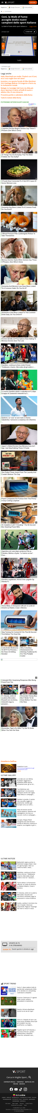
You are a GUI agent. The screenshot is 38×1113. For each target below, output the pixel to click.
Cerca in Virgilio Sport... (17, 1077)
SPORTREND (7, 11)
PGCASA (34, 1097)
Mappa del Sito (29, 1082)
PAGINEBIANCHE (7, 1099)
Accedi (32, 2)
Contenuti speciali (9, 1082)
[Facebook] (11, 1090)
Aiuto (25, 1105)
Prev (3, 46)
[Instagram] (25, 1090)
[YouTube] (16, 1090)
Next (34, 46)
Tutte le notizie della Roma (11, 98)
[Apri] (2, 2)
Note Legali (15, 1103)
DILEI (20, 1099)
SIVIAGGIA (25, 1099)
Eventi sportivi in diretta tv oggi (23, 949)
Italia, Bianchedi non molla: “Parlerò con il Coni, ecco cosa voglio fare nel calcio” (19, 77)
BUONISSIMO (16, 1101)
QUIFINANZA (32, 1099)
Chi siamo (7, 1103)
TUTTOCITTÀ (15, 1099)
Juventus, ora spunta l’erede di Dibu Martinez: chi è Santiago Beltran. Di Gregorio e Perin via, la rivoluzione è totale (18, 83)
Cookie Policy (29, 1103)
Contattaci (20, 1082)
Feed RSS (15, 1084)
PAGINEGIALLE (15, 1097)
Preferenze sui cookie (16, 1105)
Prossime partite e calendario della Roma (16, 95)
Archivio (22, 1084)
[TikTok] (20, 1090)
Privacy (22, 1103)
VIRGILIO (8, 1097)
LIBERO (4, 1097)
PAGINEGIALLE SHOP (25, 1097)
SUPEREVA (23, 1101)
